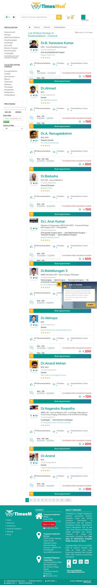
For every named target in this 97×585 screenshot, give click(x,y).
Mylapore (7, 84)
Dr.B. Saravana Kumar (57, 43)
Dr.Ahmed (48, 88)
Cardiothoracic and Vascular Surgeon (11, 57)
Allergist (7, 35)
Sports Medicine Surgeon (67, 235)
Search (6, 122)
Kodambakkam (59, 27)
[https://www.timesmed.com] (29, 27)
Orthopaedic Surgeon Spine (51, 233)
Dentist (43, 97)
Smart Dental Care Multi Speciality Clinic (56, 330)
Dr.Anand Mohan (53, 363)
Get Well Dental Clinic (49, 100)
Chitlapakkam (9, 95)
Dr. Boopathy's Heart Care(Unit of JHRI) (56, 422)
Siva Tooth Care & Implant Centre (53, 375)
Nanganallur (9, 90)
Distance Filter (8, 125)
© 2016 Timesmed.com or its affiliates (80, 581)
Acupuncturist (9, 32)
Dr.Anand (48, 456)
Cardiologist (8, 53)
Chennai (47, 27)
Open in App (48, 524)
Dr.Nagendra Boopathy (58, 408)
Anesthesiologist (10, 40)
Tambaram (8, 82)
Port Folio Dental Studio (50, 143)
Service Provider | (26, 583)
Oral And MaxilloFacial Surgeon (53, 52)
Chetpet (7, 74)
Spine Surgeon (59, 280)
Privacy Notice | (36, 581)
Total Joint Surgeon (48, 235)
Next (68, 500)
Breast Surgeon (10, 51)
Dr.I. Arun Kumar (53, 221)
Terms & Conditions (14, 529)
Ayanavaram (9, 76)
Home (9, 520)
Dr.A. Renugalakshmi (56, 133)
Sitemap (10, 532)
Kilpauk (7, 79)
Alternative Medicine (12, 37)
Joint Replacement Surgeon (75, 233)
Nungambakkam (10, 71)
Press (9, 534)
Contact (39, 510)
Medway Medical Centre (50, 237)
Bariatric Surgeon (11, 48)
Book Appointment (62, 81)
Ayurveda (8, 45)
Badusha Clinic (46, 188)
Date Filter (7, 115)
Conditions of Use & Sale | (16, 581)
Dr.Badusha (49, 176)
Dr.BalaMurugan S (54, 271)
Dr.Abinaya (49, 318)
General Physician (47, 185)
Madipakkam (9, 92)
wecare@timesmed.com (76, 572)
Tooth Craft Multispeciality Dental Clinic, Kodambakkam (62, 468)
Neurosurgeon (46, 280)
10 (62, 500)
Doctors (37, 27)
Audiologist (8, 43)
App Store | (51, 581)
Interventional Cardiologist (63, 420)
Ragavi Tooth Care (48, 55)
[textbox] (38, 17)
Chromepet (8, 87)
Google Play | (11, 583)
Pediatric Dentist (47, 140)
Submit (90, 304)
